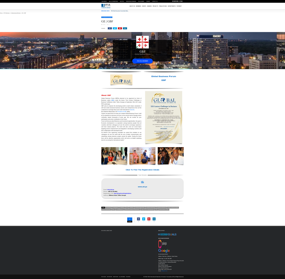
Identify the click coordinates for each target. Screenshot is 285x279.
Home (1, 13)
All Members (122, 276)
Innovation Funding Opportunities (132, 209)
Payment (179, 6)
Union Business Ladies (163, 209)
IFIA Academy (141, 1)
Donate (148, 1)
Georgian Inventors (161, 207)
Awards (149, 6)
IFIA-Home (103, 276)
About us (132, 6)
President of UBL (121, 111)
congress (122, 207)
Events (144, 6)
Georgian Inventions (150, 207)
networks (132, 109)
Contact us (154, 1)
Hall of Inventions (113, 1)
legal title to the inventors (147, 209)
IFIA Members (7, 13)
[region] (142, 50)
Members (138, 6)
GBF (127, 207)
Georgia (131, 207)
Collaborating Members (16, 13)
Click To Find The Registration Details (142, 170)
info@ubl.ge (110, 189)
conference (115, 207)
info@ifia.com (164, 270)
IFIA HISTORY (109, 276)
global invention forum (173, 207)
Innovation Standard (131, 1)
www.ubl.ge (142, 187)
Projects (155, 6)
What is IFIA (115, 276)
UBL (113, 100)
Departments (172, 6)
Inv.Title (122, 1)
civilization (108, 207)
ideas (113, 209)
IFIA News (128, 276)
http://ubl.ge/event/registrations (122, 193)
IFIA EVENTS (104, 1)
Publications (163, 6)
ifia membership (119, 209)
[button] (3, 51)
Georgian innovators (139, 207)
